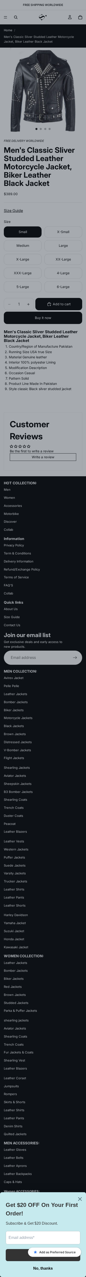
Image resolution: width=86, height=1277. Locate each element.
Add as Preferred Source (57, 1252)
